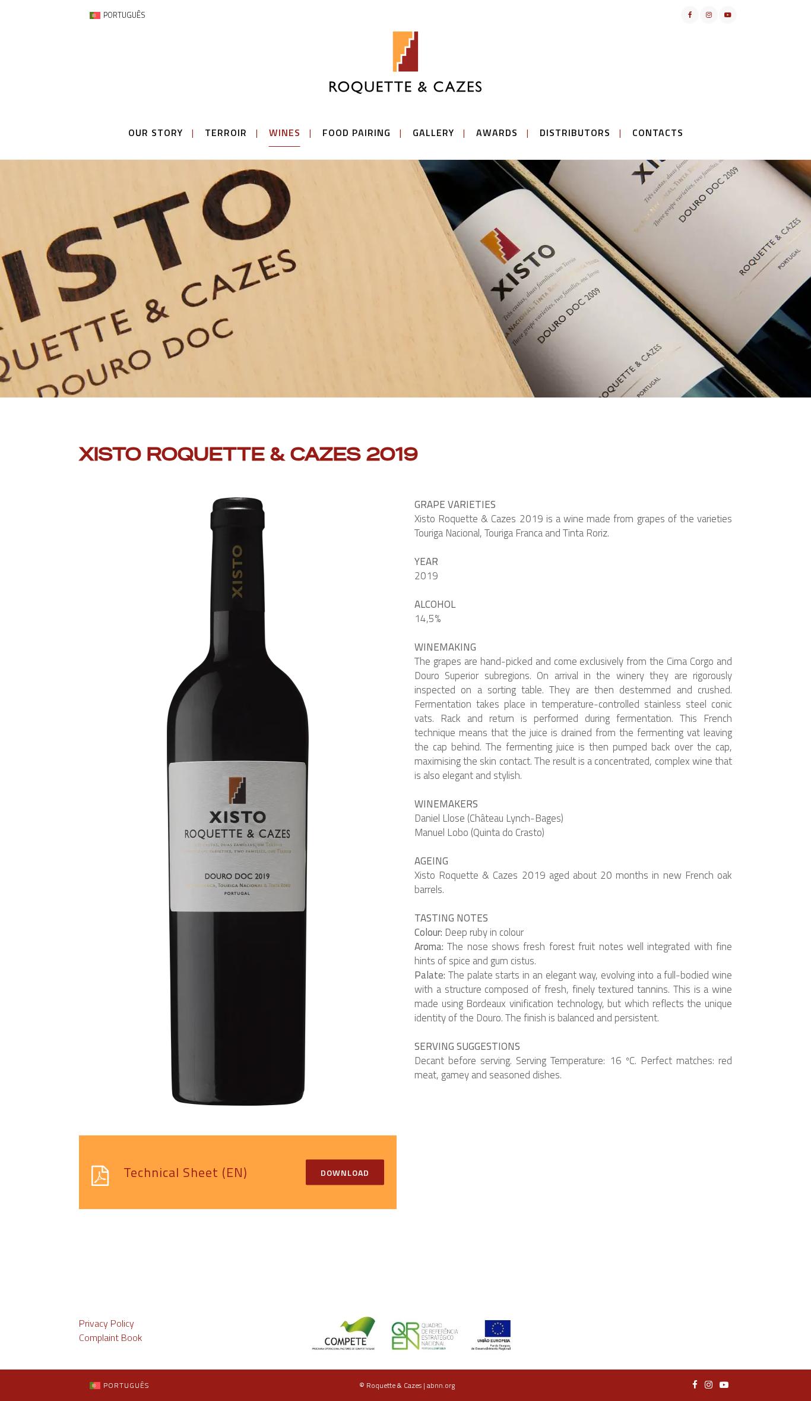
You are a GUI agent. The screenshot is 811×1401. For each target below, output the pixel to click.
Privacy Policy (106, 1323)
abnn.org (441, 1385)
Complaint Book (110, 1337)
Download (345, 1172)
